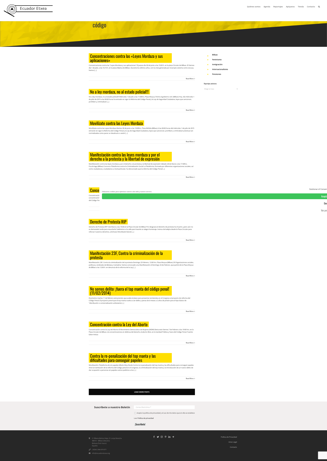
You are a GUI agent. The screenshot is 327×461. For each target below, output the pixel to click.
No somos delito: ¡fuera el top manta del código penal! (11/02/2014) (129, 291)
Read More (190, 79)
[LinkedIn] (169, 437)
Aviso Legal (233, 442)
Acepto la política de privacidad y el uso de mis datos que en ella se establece (165, 413)
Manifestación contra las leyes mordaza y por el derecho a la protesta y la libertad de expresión (125, 156)
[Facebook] (154, 437)
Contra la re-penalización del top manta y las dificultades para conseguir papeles (123, 358)
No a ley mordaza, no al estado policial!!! (119, 91)
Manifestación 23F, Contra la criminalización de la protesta (126, 255)
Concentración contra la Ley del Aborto (119, 324)
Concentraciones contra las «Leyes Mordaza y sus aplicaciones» (126, 58)
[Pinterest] (166, 437)
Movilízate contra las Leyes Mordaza (116, 123)
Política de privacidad (146, 418)
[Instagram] (162, 437)
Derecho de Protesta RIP (108, 221)
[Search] (319, 6)
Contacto (233, 447)
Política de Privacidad (229, 437)
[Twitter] (158, 437)
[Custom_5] (173, 437)
